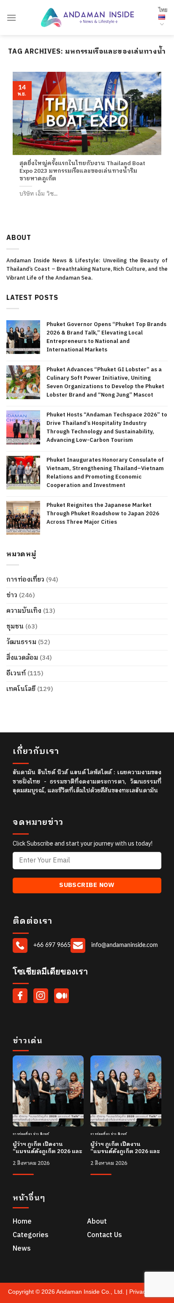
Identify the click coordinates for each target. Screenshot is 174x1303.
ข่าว (11, 595)
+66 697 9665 (51, 945)
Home (22, 1221)
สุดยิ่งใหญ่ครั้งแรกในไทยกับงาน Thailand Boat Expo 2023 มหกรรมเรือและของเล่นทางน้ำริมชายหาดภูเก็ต (82, 171)
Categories (31, 1235)
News (22, 1248)
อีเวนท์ (16, 673)
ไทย (163, 10)
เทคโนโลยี (20, 689)
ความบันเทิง (23, 611)
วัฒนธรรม (21, 642)
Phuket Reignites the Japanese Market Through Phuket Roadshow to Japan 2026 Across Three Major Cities (102, 513)
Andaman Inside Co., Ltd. (91, 1291)
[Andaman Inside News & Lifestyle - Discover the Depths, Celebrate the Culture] (87, 17)
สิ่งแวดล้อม (22, 658)
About (97, 1221)
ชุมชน (15, 626)
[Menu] (11, 17)
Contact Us (104, 1235)
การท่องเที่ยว (25, 579)
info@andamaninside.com (124, 945)
